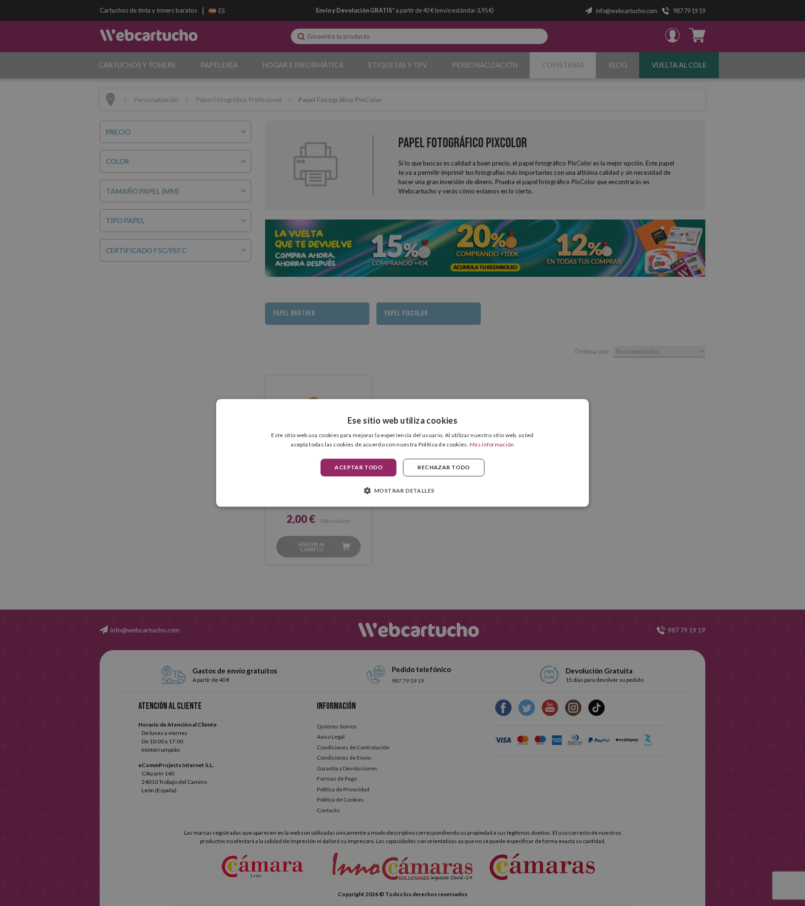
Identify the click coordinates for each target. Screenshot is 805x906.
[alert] (402, 453)
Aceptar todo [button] (358, 467)
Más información (492, 444)
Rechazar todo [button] (443, 467)
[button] (403, 490)
